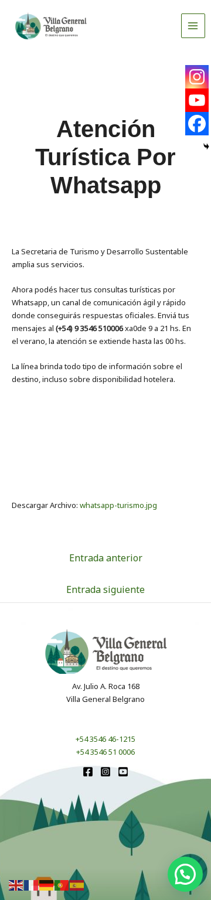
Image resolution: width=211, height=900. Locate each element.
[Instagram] (197, 76)
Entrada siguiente (105, 589)
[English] (16, 884)
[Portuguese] (62, 884)
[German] (47, 884)
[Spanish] (77, 884)
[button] (185, 874)
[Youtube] (197, 100)
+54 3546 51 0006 (105, 751)
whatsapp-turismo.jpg (118, 505)
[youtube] (123, 771)
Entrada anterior (105, 557)
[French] (31, 884)
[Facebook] (197, 123)
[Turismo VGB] (51, 26)
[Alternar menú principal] (193, 25)
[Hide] (206, 146)
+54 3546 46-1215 (105, 739)
